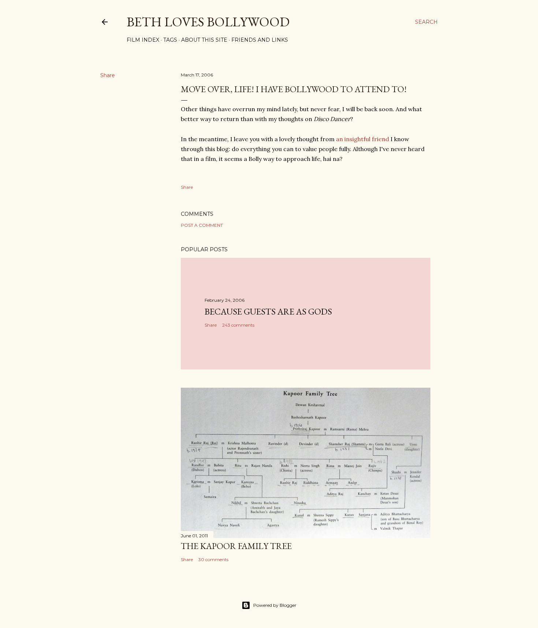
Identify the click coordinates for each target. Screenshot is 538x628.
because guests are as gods (268, 311)
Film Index (143, 40)
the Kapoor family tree (236, 546)
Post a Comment (202, 225)
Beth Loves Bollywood (208, 21)
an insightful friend (362, 139)
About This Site (204, 40)
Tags (170, 40)
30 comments (213, 559)
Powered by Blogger (274, 605)
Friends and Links (259, 40)
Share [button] (107, 75)
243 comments (238, 325)
